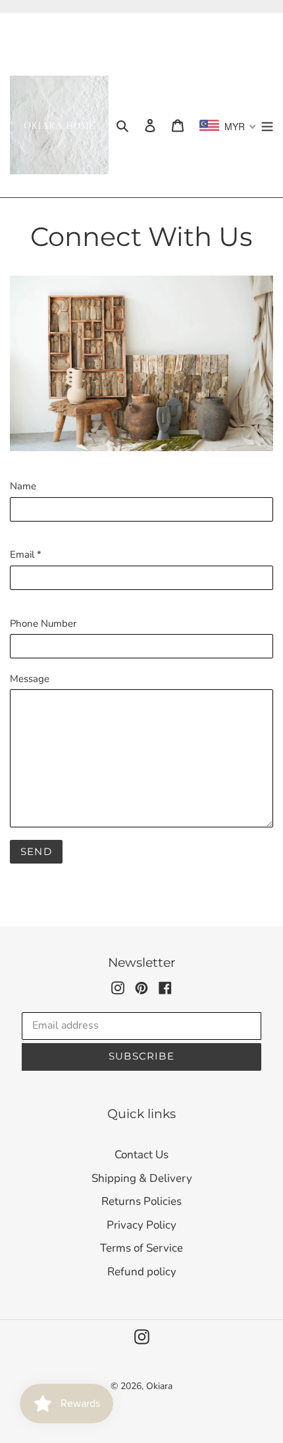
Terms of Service (141, 1248)
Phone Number (43, 623)
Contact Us (141, 1154)
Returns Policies (141, 1201)
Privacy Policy (141, 1225)
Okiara (159, 1386)
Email (25, 554)
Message (29, 678)
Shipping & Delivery (141, 1178)
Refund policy (141, 1271)
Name (23, 486)
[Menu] (267, 125)
